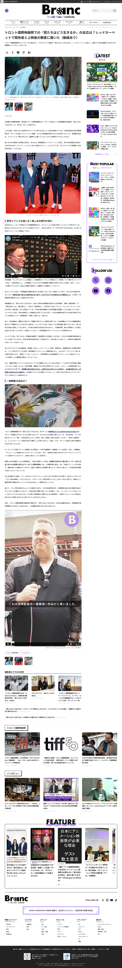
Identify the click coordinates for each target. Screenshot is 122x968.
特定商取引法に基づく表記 (83, 949)
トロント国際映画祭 (12, 653)
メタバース (81, 927)
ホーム (13, 22)
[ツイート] (7, 52)
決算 (27, 927)
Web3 (80, 931)
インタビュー (26, 653)
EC (79, 939)
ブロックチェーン (83, 936)
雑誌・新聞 (45, 931)
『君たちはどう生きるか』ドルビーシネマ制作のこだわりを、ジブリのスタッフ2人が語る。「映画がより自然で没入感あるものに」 (43, 710)
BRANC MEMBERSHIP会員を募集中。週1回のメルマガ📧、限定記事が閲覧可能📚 (61, 910)
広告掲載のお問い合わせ (35, 949)
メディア (46, 22)
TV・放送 (44, 927)
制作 (7, 929)
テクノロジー (70, 22)
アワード (59, 924)
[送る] (18, 52)
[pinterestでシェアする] (23, 52)
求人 (99, 934)
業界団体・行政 (102, 931)
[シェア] (12, 52)
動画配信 (8, 934)
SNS (43, 924)
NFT (79, 929)
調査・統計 (101, 929)
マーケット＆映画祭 (63, 927)
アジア (59, 931)
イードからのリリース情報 (102, 949)
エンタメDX (81, 934)
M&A (27, 929)
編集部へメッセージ (23, 949)
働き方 (81, 22)
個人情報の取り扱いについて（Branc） (61, 949)
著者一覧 (15, 949)
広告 (43, 934)
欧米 (58, 929)
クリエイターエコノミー (104, 924)
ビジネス (36, 22)
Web (43, 929)
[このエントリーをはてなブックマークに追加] (29, 52)
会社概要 (93, 949)
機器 (79, 941)
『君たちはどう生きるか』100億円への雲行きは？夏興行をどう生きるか (36, 717)
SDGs (99, 927)
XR (79, 924)
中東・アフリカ (61, 936)
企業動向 (28, 924)
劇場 (7, 931)
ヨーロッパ (60, 934)
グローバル (57, 22)
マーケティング (10, 927)
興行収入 (8, 924)
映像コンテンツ (24, 22)
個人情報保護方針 (46, 949)
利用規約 (74, 949)
